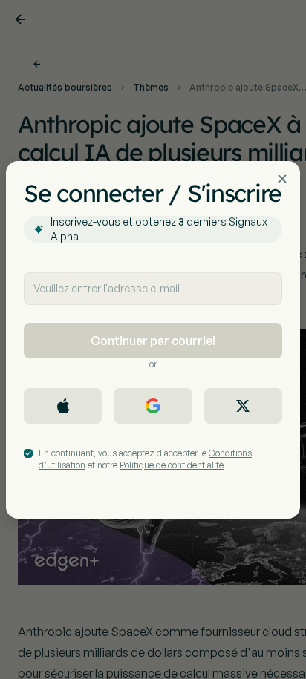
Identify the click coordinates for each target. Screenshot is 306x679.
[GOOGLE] (153, 406)
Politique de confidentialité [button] (172, 464)
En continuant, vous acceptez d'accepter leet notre (145, 458)
